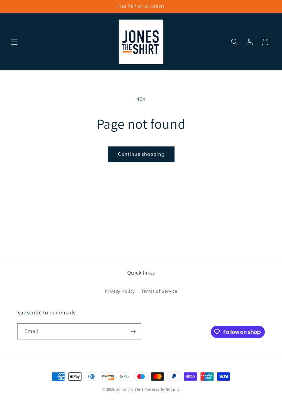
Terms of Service (159, 291)
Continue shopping (141, 154)
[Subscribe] (133, 331)
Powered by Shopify (162, 389)
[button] (14, 41)
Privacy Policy (120, 291)
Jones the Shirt (130, 389)
